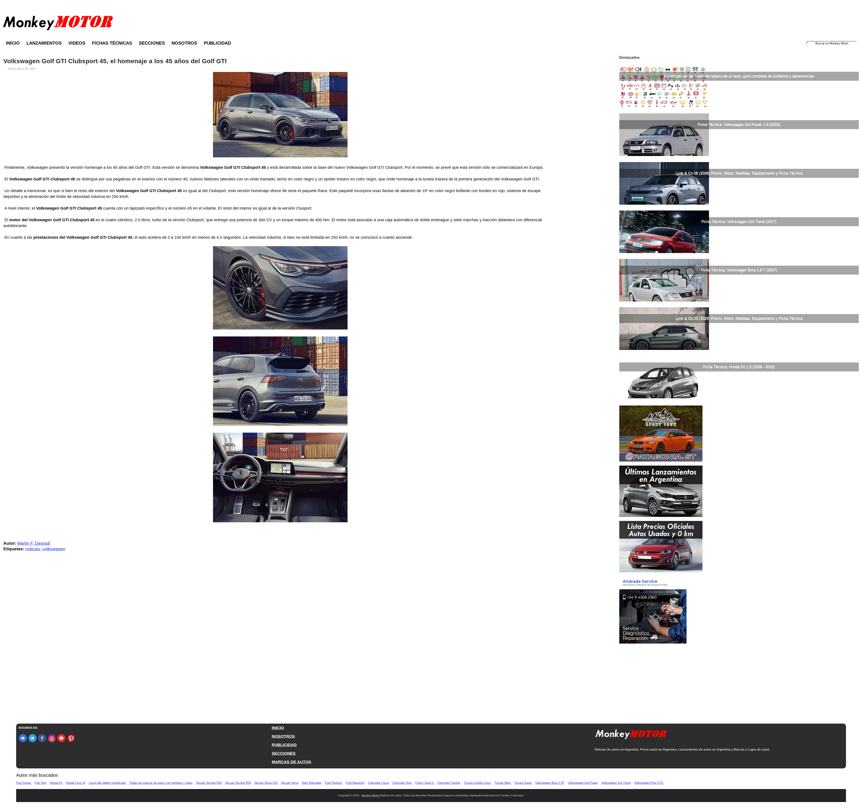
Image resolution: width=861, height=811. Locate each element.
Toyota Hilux (503, 783)
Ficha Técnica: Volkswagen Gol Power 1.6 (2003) (739, 124)
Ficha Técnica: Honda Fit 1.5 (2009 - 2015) (739, 367)
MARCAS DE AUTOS (291, 762)
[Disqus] (281, 645)
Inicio (13, 43)
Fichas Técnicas (112, 43)
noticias (32, 548)
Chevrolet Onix (402, 783)
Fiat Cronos (23, 783)
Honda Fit (56, 783)
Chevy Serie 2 (424, 783)
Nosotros (184, 43)
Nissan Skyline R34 (238, 783)
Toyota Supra (523, 783)
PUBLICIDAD (284, 745)
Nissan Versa (289, 783)
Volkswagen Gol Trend (616, 783)
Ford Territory (333, 783)
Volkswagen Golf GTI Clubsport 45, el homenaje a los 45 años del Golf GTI (115, 61)
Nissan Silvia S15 (266, 783)
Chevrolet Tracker (448, 783)
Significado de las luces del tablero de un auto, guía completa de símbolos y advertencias (739, 76)
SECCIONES (284, 753)
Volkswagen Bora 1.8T (549, 783)
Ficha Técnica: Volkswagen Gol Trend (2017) (738, 221)
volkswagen (53, 548)
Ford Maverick (355, 783)
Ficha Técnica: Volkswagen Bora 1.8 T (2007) (739, 270)
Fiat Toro (40, 783)
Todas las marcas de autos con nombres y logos (161, 783)
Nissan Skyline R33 (209, 783)
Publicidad (217, 43)
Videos (76, 43)
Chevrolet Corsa (378, 783)
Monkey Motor (370, 795)
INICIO (278, 728)
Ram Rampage (311, 783)
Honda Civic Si (75, 783)
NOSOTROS (283, 736)
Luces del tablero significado (107, 783)
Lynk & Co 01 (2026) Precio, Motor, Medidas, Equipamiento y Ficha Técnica (739, 318)
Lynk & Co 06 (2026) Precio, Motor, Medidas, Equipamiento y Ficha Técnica (739, 173)
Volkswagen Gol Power (583, 783)
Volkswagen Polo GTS (648, 783)
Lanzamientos (44, 43)
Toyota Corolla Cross (477, 783)
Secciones (152, 43)
